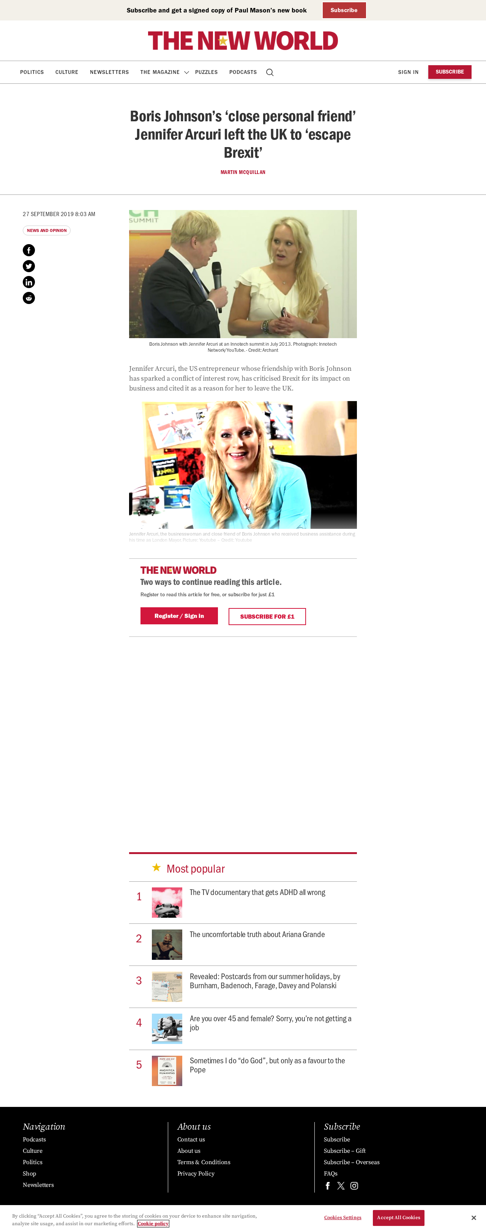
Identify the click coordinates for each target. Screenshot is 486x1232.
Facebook (29, 250)
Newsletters (109, 72)
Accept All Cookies (398, 1218)
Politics (32, 72)
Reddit (29, 298)
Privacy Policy (196, 1173)
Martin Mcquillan (243, 172)
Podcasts (243, 72)
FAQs (330, 1173)
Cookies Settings (342, 1218)
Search (270, 72)
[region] (243, 1218)
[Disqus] (243, 731)
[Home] (243, 40)
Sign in (408, 72)
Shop (29, 1173)
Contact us (191, 1139)
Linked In (29, 282)
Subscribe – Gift (345, 1151)
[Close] (473, 1217)
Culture (67, 72)
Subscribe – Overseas (351, 1162)
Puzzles (206, 72)
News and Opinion (46, 230)
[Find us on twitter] (341, 1187)
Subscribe (344, 10)
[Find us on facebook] (327, 1187)
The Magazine (160, 72)
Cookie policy (153, 1224)
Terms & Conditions (203, 1162)
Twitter (29, 266)
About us (188, 1151)
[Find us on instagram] (354, 1187)
